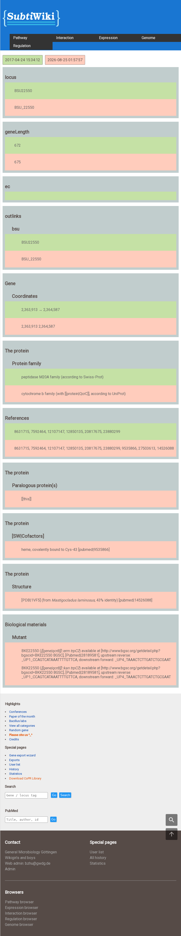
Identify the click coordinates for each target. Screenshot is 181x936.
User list (14, 764)
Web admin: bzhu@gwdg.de (27, 863)
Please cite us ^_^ (20, 735)
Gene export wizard (22, 755)
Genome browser (19, 924)
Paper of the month (22, 716)
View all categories (22, 725)
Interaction (65, 38)
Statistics (15, 773)
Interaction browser (21, 913)
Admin (10, 869)
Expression (108, 38)
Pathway (20, 38)
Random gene (18, 730)
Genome (148, 38)
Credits (14, 739)
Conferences (18, 712)
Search (65, 795)
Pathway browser (19, 902)
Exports (14, 760)
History (14, 769)
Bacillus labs (17, 721)
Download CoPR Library (25, 778)
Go (54, 795)
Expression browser (21, 907)
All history (98, 857)
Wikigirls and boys (20, 857)
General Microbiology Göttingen (31, 852)
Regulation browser (21, 919)
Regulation (22, 46)
